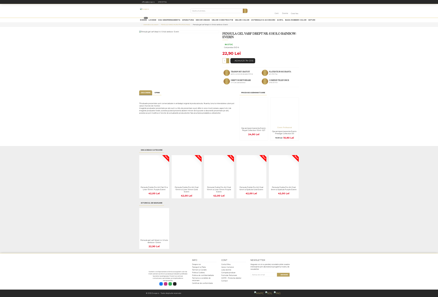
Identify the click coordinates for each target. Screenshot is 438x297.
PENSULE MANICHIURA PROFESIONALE (175, 24)
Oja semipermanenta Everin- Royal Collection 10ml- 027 (253, 129)
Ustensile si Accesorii (150, 24)
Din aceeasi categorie (151, 150)
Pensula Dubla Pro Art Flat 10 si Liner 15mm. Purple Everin (154, 188)
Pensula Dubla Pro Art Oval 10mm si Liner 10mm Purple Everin (219, 189)
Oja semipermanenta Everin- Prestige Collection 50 (284, 132)
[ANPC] (259, 293)
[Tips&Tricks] (174, 284)
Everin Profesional (284, 127)
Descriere (145, 93)
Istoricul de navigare (151, 203)
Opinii (157, 93)
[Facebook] (161, 284)
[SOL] (268, 293)
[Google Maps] (170, 284)
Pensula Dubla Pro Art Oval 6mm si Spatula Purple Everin (284, 188)
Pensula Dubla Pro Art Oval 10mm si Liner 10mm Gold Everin (186, 189)
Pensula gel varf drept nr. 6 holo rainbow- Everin (154, 241)
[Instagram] (165, 284)
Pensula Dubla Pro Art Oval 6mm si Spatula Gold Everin (251, 188)
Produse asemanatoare (253, 93)
